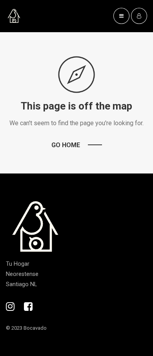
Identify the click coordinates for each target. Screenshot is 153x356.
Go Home (65, 145)
